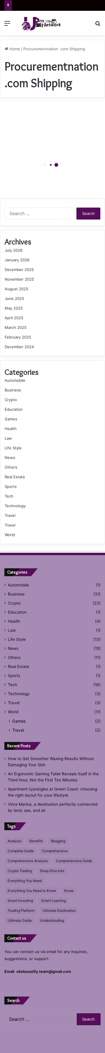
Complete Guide (21, 851)
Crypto (11, 399)
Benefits (36, 841)
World (10, 534)
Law (8, 438)
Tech (9, 496)
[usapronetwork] (38, 23)
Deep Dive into (52, 871)
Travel (10, 515)
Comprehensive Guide (74, 861)
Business (13, 390)
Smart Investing (20, 900)
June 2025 (14, 298)
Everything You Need (25, 880)
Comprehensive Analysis (28, 861)
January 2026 (17, 260)
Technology (15, 505)
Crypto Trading (20, 871)
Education (14, 409)
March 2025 (16, 327)
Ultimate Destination (59, 910)
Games (11, 419)
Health (11, 428)
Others (11, 467)
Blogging (58, 841)
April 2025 (14, 317)
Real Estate (15, 476)
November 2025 (19, 279)
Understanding (52, 920)
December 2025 (19, 269)
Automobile (15, 380)
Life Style (13, 448)
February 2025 (18, 337)
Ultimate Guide (20, 920)
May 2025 (14, 308)
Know (69, 890)
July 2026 (13, 250)
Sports (11, 486)
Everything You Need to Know (32, 890)
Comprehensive (55, 851)
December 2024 (19, 346)
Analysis (14, 841)
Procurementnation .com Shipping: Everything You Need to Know (44, 175)
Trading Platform (21, 910)
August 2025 (16, 288)
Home (14, 48)
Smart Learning (53, 900)
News (10, 457)
